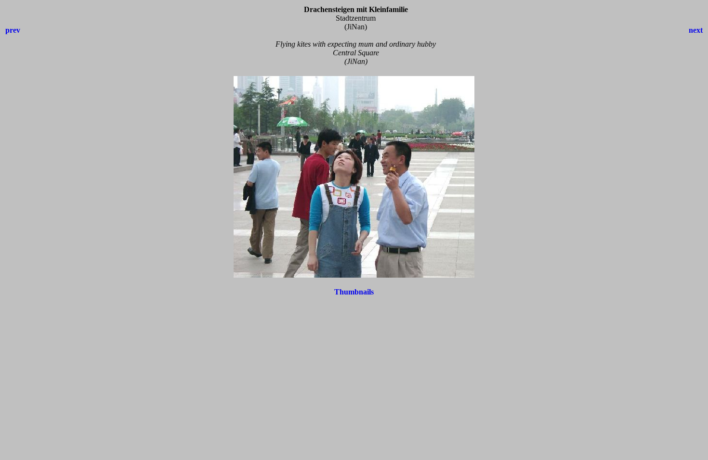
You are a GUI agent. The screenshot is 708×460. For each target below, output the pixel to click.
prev (12, 30)
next (696, 30)
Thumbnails (354, 292)
